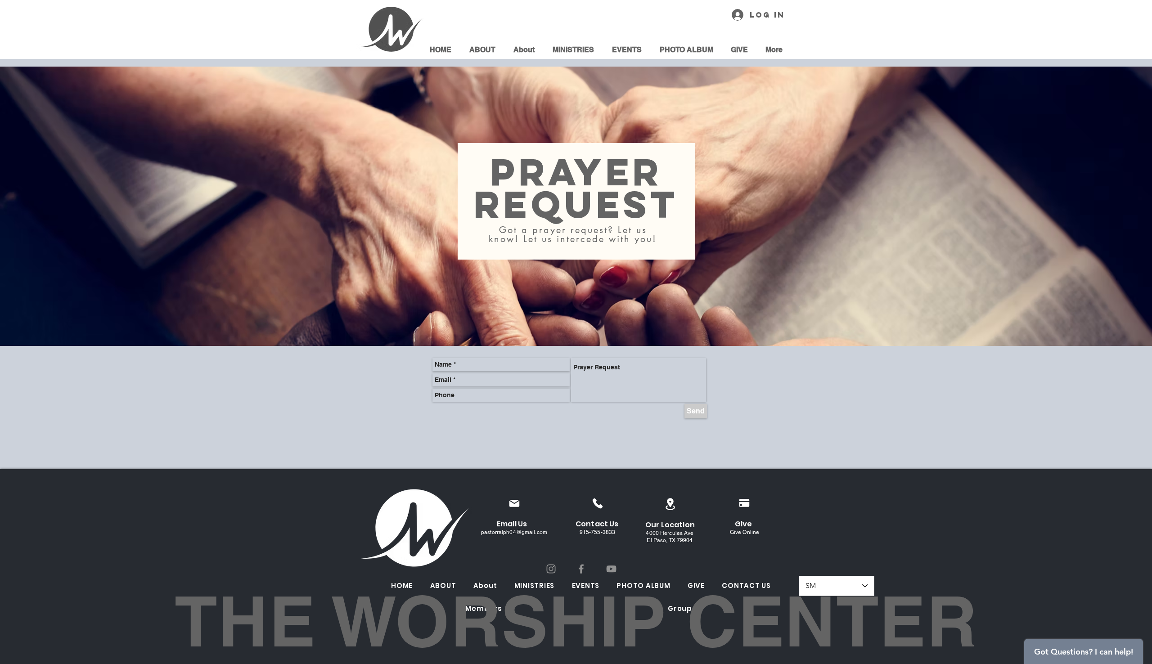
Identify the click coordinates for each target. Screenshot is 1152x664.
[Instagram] (551, 569)
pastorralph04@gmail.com (514, 532)
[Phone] (597, 503)
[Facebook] (581, 569)
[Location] (670, 504)
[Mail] (514, 503)
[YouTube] (611, 569)
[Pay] (744, 503)
